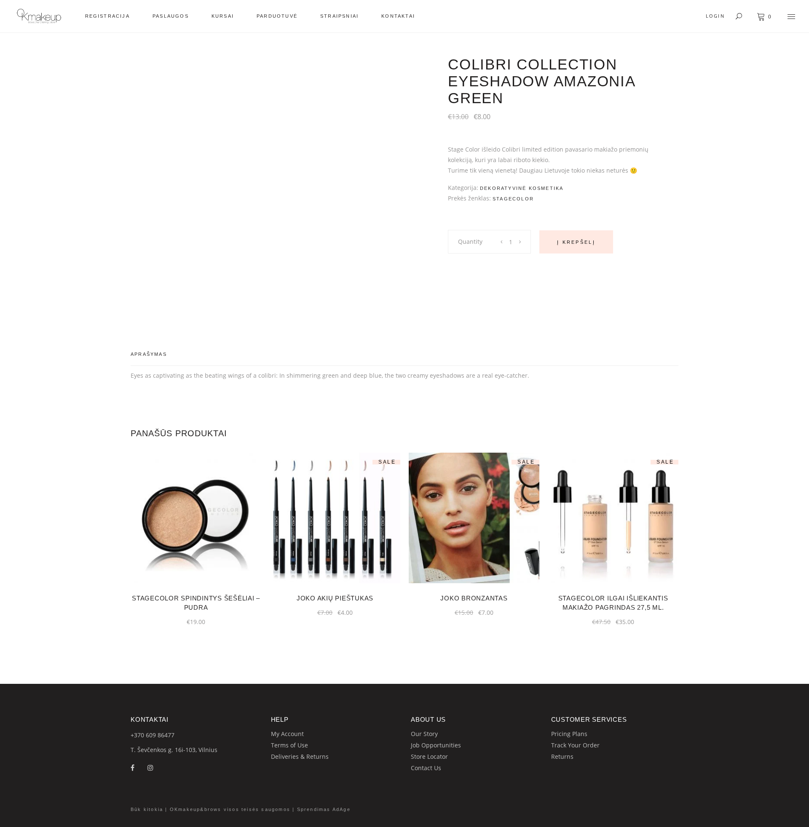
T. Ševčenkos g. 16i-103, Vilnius (174, 750)
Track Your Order (575, 745)
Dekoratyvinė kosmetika (521, 188)
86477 (166, 735)
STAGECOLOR (513, 198)
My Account (287, 734)
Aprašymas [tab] (149, 354)
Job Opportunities (436, 745)
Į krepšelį (576, 242)
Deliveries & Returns (300, 756)
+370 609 (144, 735)
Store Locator (429, 756)
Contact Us (426, 768)
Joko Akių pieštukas (335, 598)
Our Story (424, 734)
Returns (562, 756)
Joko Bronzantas (473, 598)
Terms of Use (289, 745)
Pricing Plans (569, 734)
